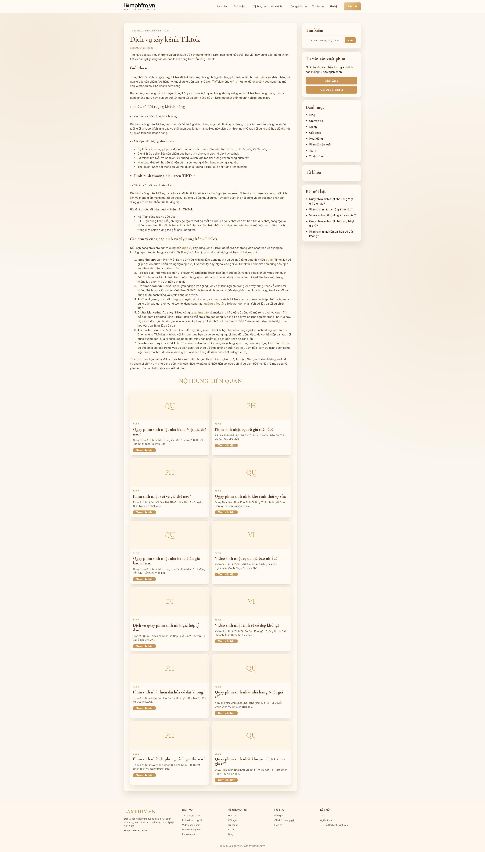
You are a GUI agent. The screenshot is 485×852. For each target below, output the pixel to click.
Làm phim (222, 6)
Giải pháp (315, 132)
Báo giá (278, 815)
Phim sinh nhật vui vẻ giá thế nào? (162, 496)
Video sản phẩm (191, 825)
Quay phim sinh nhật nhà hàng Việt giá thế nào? (169, 432)
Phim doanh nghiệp (192, 820)
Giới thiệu (239, 6)
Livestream (188, 834)
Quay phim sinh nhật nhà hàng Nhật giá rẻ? (249, 694)
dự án (270, 259)
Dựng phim (297, 6)
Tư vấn (316, 6)
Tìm (350, 40)
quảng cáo (211, 303)
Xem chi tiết (144, 450)
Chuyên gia (316, 121)
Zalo (322, 815)
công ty (176, 299)
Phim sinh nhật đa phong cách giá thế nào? (169, 759)
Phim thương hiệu (191, 829)
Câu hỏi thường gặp (285, 820)
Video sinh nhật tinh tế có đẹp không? (247, 625)
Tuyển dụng (317, 156)
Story (312, 150)
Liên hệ (333, 6)
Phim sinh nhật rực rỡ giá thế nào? (244, 429)
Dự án (313, 127)
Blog (312, 115)
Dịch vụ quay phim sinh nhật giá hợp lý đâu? (166, 627)
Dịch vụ (257, 6)
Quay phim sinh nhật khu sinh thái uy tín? (250, 496)
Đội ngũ (232, 820)
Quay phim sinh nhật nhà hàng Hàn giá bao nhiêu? (166, 561)
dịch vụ (187, 248)
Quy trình (276, 6)
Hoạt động (316, 138)
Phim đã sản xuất (320, 144)
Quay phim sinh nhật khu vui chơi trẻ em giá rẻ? (250, 761)
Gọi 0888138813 (331, 89)
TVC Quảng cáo (191, 815)
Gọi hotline (326, 820)
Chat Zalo (331, 80)
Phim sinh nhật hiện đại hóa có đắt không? (169, 692)
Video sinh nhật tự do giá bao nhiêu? (246, 558)
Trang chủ (135, 30)
